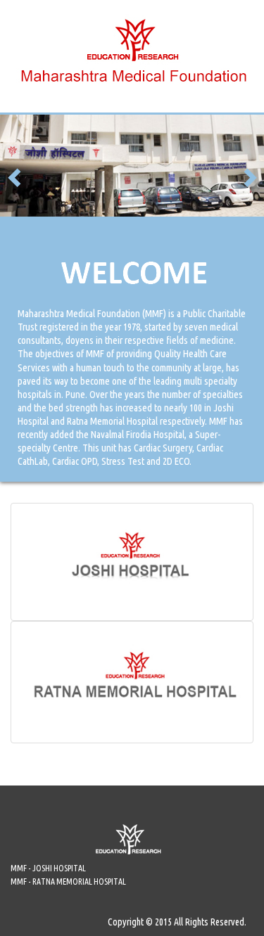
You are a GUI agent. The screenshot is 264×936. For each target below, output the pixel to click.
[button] (16, 176)
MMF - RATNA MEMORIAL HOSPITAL (68, 881)
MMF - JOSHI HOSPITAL (48, 868)
